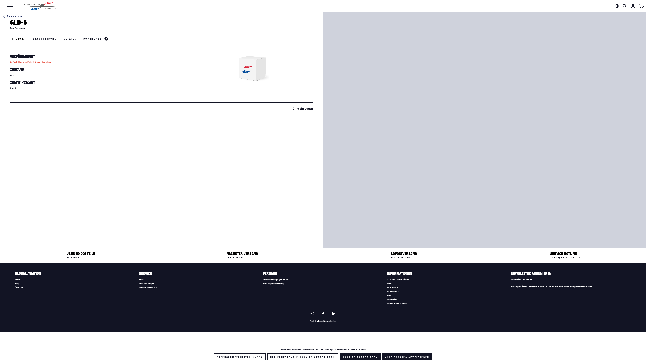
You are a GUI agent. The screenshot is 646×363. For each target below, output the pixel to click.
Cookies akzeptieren (360, 357)
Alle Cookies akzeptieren (407, 357)
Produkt (19, 38)
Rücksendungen (146, 283)
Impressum (392, 287)
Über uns (19, 287)
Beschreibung (45, 38)
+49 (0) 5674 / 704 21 (565, 257)
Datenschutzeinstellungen (240, 357)
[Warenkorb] (641, 6)
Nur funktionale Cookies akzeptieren (302, 357)
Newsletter (392, 299)
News (17, 279)
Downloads (95, 38)
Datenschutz (393, 291)
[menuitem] (6, 6)
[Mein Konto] (633, 6)
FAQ (17, 283)
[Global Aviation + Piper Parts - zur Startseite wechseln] (40, 6)
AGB (389, 295)
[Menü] (6, 6)
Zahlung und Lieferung (273, 283)
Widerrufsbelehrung (148, 287)
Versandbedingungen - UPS (275, 279)
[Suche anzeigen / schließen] (625, 6)
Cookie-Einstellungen (397, 303)
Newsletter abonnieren (521, 279)
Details (70, 38)
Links (389, 283)
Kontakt (142, 279)
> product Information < (398, 279)
